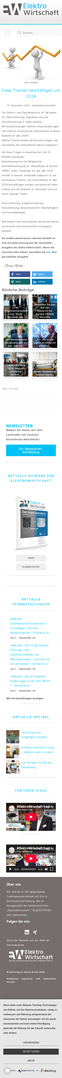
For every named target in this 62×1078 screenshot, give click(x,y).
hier (48, 251)
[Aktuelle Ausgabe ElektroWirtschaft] (31, 522)
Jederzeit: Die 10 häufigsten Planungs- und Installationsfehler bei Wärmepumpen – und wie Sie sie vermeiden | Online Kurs (29, 654)
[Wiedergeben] (10, 869)
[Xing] (35, 932)
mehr (31, 1060)
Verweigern (31, 1042)
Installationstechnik (43, 105)
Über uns (14, 884)
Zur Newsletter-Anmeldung (31, 450)
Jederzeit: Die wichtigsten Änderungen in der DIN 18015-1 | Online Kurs (30, 681)
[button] (7, 33)
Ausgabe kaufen (31, 566)
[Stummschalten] (46, 869)
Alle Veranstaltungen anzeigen (24, 698)
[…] (30, 914)
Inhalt (31, 558)
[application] (31, 858)
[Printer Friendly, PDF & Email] (14, 266)
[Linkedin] (26, 932)
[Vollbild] (51, 869)
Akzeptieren (31, 1051)
